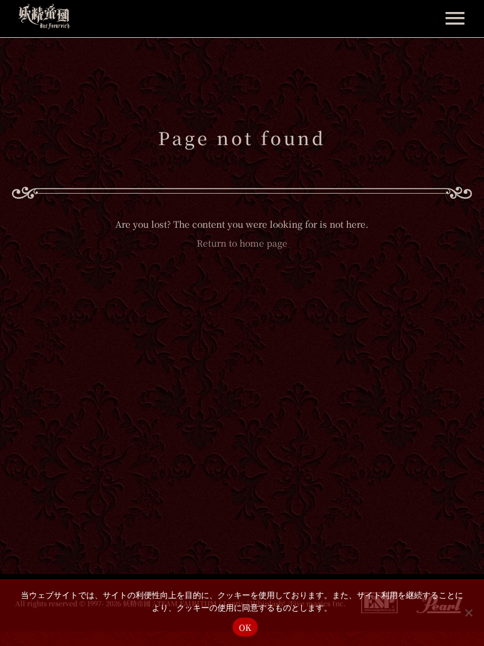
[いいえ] (468, 612)
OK (245, 627)
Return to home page (242, 243)
